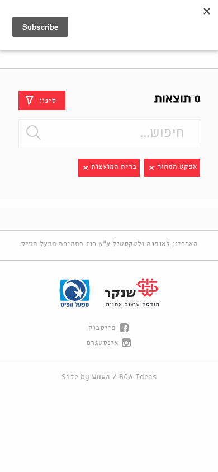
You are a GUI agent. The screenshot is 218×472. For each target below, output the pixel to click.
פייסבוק (102, 328)
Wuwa (101, 377)
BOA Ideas (138, 377)
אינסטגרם (102, 343)
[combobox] (109, 133)
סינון (47, 100)
